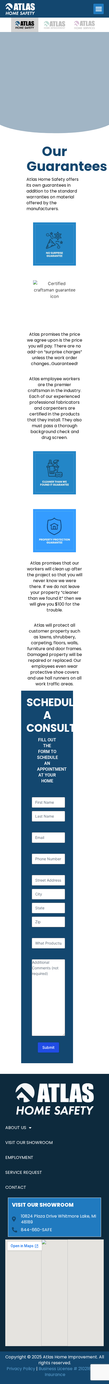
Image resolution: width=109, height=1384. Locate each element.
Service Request (23, 1172)
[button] (98, 9)
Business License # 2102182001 (69, 1369)
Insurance (55, 1374)
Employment (19, 1157)
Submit (48, 1047)
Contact (15, 1187)
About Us (15, 1128)
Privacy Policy (21, 1369)
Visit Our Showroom (29, 1142)
